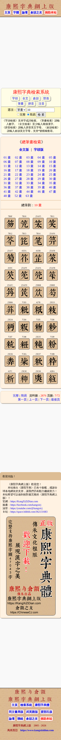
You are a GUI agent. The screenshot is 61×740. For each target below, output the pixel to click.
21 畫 (7, 174)
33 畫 (30, 183)
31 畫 (7, 183)
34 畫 (41, 183)
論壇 (25, 12)
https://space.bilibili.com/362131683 (28, 511)
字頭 (15, 98)
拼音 (31, 103)
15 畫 (52, 166)
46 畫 (41, 191)
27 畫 (18, 178)
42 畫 (18, 191)
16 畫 (7, 170)
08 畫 (30, 161)
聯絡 (20, 718)
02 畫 (18, 157)
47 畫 (52, 191)
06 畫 (7, 161)
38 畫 (30, 187)
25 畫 (52, 174)
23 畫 (30, 174)
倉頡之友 (36, 12)
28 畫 (30, 178)
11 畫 (7, 166)
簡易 (24, 395)
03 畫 (30, 157)
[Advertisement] (30, 54)
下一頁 (44, 399)
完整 (16, 395)
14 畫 (41, 166)
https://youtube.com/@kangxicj (26, 508)
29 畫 (41, 178)
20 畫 (52, 170)
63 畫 (29, 196)
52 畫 (18, 196)
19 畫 (41, 170)
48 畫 (7, 196)
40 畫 (52, 187)
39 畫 (41, 187)
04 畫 (41, 157)
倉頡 (36, 98)
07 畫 (18, 161)
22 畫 (18, 174)
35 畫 (52, 183)
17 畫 (18, 170)
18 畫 (30, 170)
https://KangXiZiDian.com (24, 501)
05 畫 (52, 157)
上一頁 (33, 399)
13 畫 (30, 166)
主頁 (7, 12)
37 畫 (18, 187)
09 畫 (41, 161)
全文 (25, 98)
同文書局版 (16, 711)
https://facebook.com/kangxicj (25, 504)
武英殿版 (32, 711)
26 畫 (7, 178)
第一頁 (22, 399)
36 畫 (7, 187)
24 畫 (41, 174)
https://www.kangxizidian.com (37, 730)
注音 (41, 103)
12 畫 (18, 166)
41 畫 (7, 191)
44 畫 (30, 191)
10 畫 (52, 161)
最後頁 (55, 399)
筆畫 (21, 103)
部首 (46, 98)
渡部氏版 (46, 711)
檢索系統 (26, 705)
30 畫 (52, 178)
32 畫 (18, 183)
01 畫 (7, 157)
